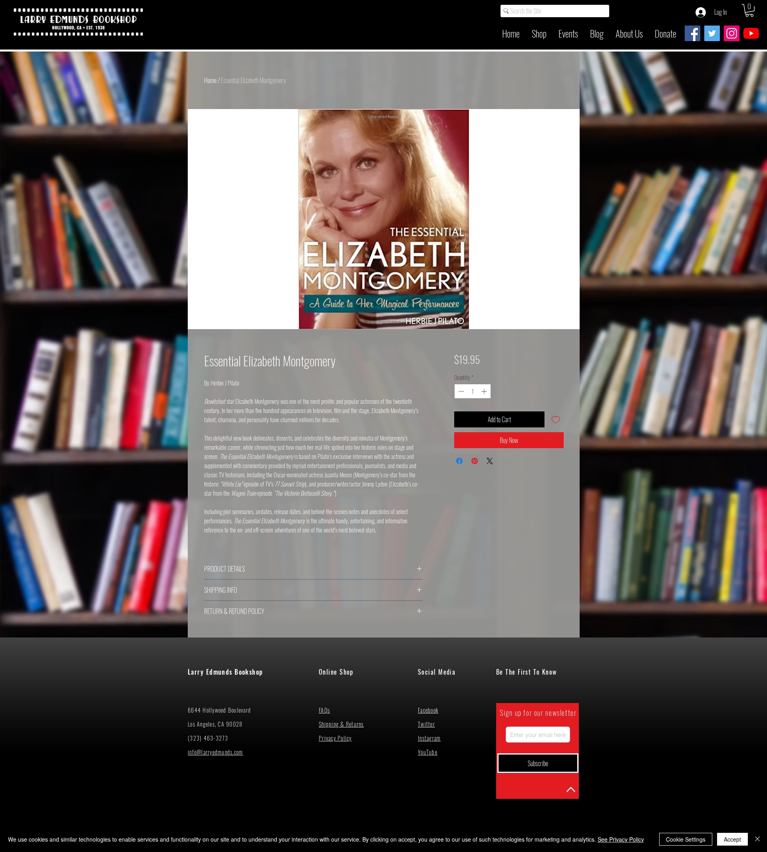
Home (210, 80)
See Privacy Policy (621, 839)
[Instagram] (731, 33)
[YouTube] (751, 33)
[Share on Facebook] (459, 461)
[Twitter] (712, 33)
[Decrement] (460, 391)
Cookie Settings (685, 839)
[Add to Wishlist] (556, 419)
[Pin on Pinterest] (474, 461)
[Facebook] (692, 33)
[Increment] (485, 391)
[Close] (757, 839)
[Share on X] (490, 461)
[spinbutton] (472, 391)
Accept (732, 839)
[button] (749, 10)
